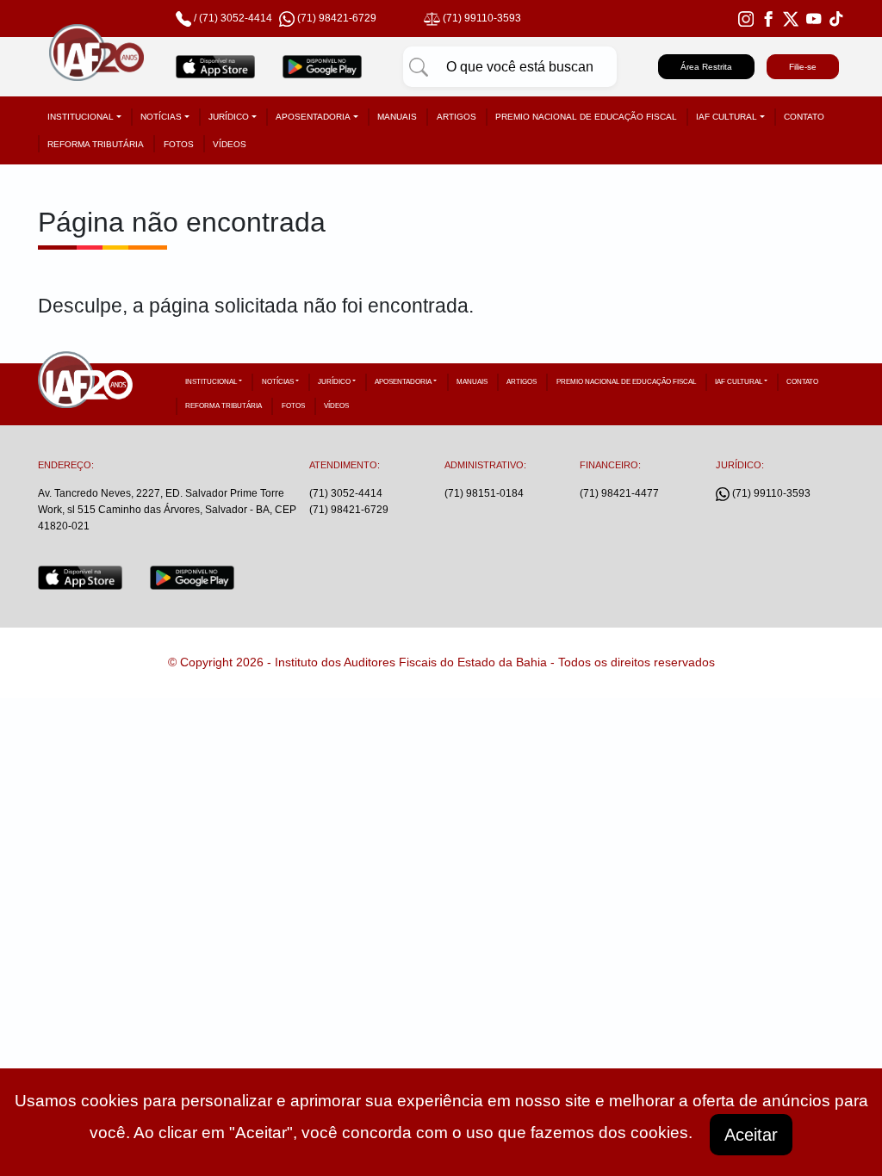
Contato (804, 116)
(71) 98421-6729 (348, 510)
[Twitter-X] (790, 18)
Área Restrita (706, 66)
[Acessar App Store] (215, 66)
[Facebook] (768, 18)
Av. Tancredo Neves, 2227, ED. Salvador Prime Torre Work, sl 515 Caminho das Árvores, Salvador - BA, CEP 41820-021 (167, 509)
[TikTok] (836, 18)
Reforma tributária (95, 144)
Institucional (80, 116)
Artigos (456, 116)
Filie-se (803, 66)
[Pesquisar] (418, 67)
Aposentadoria (313, 116)
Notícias (161, 116)
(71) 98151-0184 (484, 493)
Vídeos (229, 144)
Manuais (397, 116)
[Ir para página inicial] (96, 67)
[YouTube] (814, 18)
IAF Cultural (726, 116)
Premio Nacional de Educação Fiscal (586, 116)
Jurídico (228, 116)
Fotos (179, 144)
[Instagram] (746, 18)
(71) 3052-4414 (235, 18)
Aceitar (751, 1134)
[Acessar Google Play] (322, 66)
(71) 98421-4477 (619, 493)
